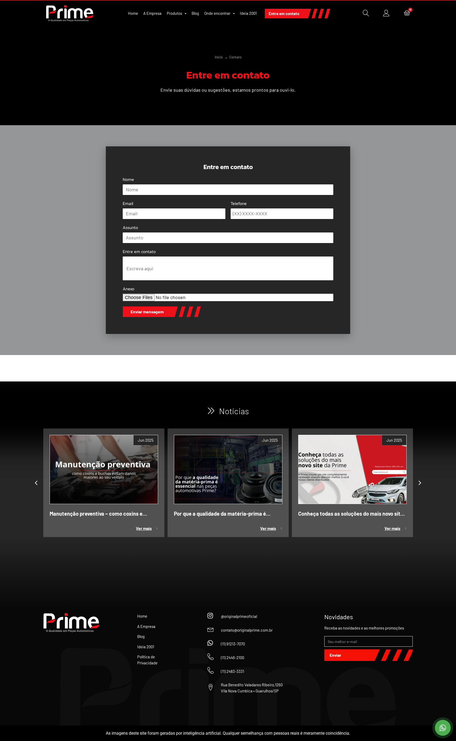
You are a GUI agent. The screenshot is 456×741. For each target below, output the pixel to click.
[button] (36, 483)
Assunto (130, 227)
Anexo (128, 289)
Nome (128, 179)
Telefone (239, 203)
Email (128, 203)
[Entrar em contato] (443, 728)
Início (219, 57)
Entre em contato (139, 251)
